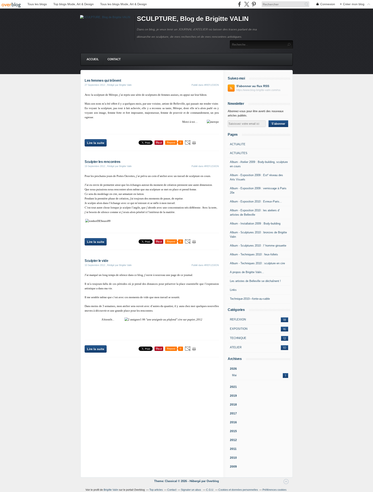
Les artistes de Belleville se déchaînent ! (255, 281)
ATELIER (236, 347)
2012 (233, 440)
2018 (233, 404)
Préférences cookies (274, 489)
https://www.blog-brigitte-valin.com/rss (258, 90)
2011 (233, 449)
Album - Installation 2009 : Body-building (255, 223)
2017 (233, 413)
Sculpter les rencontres (102, 162)
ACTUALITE (237, 144)
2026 (233, 368)
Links (233, 289)
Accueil (93, 59)
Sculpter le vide (96, 261)
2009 (233, 466)
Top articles (156, 489)
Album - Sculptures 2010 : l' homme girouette (258, 245)
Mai (234, 375)
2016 (233, 422)
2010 (233, 457)
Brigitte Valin (111, 489)
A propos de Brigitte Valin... (247, 272)
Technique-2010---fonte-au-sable (250, 298)
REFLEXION (238, 319)
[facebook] (239, 4)
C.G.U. (210, 489)
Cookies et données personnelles (238, 489)
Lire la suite (95, 143)
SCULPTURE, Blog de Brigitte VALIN (193, 18)
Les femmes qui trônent (103, 80)
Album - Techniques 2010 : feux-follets (254, 254)
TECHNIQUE (238, 338)
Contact (114, 59)
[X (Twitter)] (246, 4)
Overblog (213, 481)
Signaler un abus (191, 489)
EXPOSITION (238, 328)
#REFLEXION (211, 85)
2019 (233, 395)
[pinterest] (253, 4)
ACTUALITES (238, 153)
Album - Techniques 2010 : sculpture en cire (257, 263)
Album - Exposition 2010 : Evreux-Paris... (256, 201)
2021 (233, 387)
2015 (233, 431)
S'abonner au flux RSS (252, 86)
